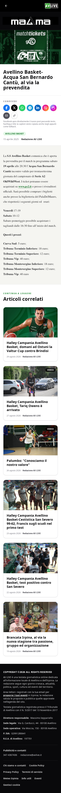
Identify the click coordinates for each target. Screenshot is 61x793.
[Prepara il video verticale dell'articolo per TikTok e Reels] (53, 108)
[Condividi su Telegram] (30, 108)
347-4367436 (10, 754)
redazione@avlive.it (31, 754)
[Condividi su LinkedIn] (37, 108)
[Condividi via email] (6, 115)
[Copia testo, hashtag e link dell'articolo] (14, 115)
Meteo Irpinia (10, 778)
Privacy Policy (11, 771)
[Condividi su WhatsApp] (22, 108)
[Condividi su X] (14, 108)
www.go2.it (25, 186)
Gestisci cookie (11, 784)
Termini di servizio (32, 771)
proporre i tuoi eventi (15, 695)
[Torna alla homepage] (6, 5)
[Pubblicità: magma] (30, 21)
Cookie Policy (36, 765)
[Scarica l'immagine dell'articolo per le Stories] (45, 108)
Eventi (37, 778)
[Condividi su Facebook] (6, 108)
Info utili (26, 778)
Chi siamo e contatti (14, 765)
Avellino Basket (14, 133)
